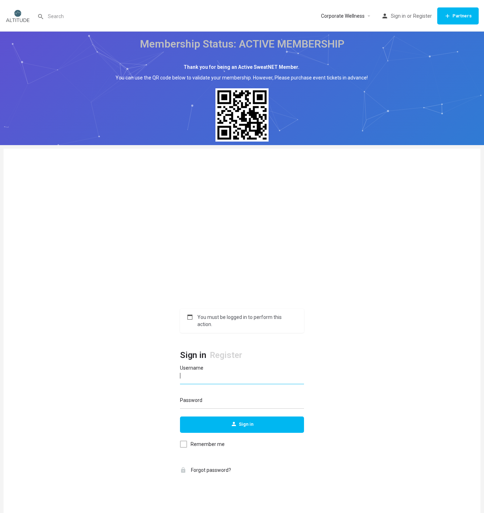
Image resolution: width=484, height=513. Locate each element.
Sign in (398, 16)
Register (422, 16)
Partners (462, 15)
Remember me (208, 444)
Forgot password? (210, 470)
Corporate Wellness (343, 16)
